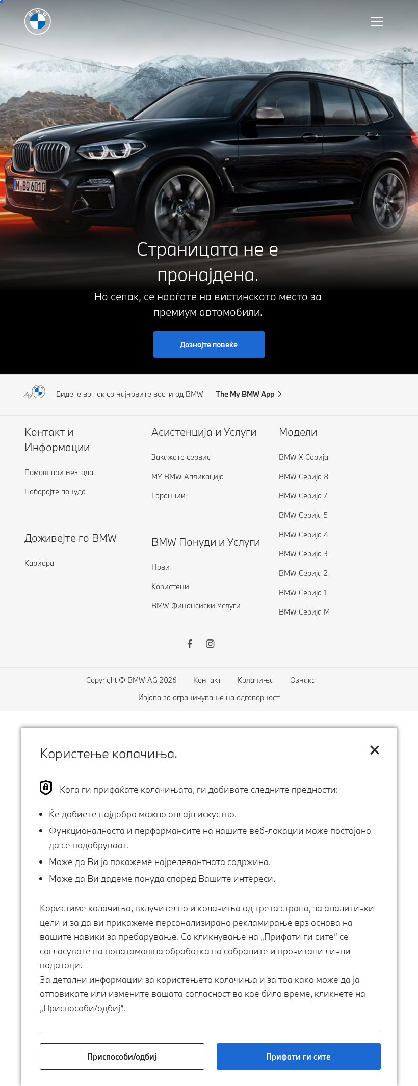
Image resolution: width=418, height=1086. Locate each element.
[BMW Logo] (37, 21)
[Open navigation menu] (378, 21)
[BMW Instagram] (210, 645)
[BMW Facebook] (189, 645)
